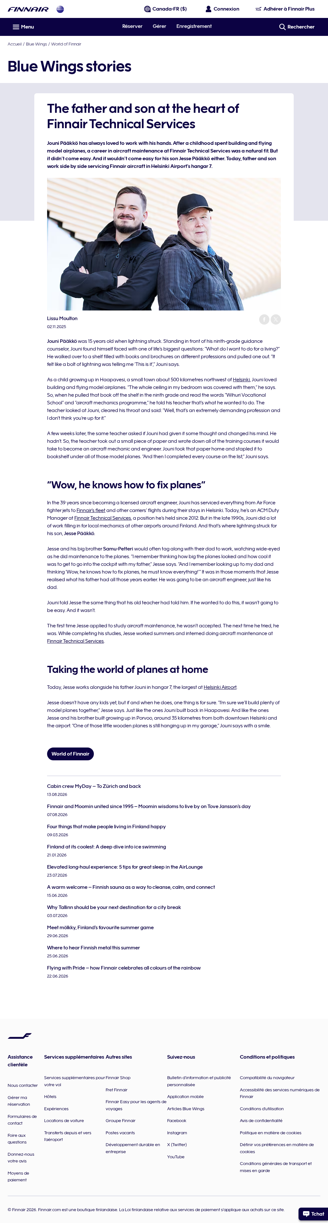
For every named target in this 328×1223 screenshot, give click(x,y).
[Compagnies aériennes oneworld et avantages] (60, 9)
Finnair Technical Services (102, 518)
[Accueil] (28, 9)
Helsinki (241, 380)
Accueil (15, 43)
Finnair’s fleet (91, 510)
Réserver (132, 26)
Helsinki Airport (220, 687)
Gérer (159, 26)
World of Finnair (66, 43)
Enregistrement (194, 26)
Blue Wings (36, 43)
